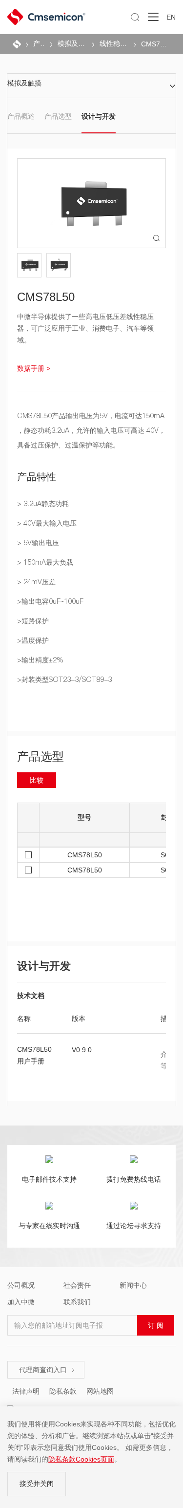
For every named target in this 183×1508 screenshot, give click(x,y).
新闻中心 (133, 1285)
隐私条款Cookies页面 (81, 1459)
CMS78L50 (155, 44)
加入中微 (21, 1301)
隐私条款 (63, 1391)
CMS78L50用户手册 (34, 1055)
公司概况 (21, 1285)
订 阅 (155, 1325)
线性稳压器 (114, 43)
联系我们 (77, 1302)
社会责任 (77, 1285)
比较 (36, 780)
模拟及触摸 (72, 43)
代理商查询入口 (47, 1370)
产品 (39, 43)
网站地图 (100, 1391)
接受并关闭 (37, 1483)
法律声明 (26, 1391)
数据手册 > (33, 368)
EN (171, 17)
